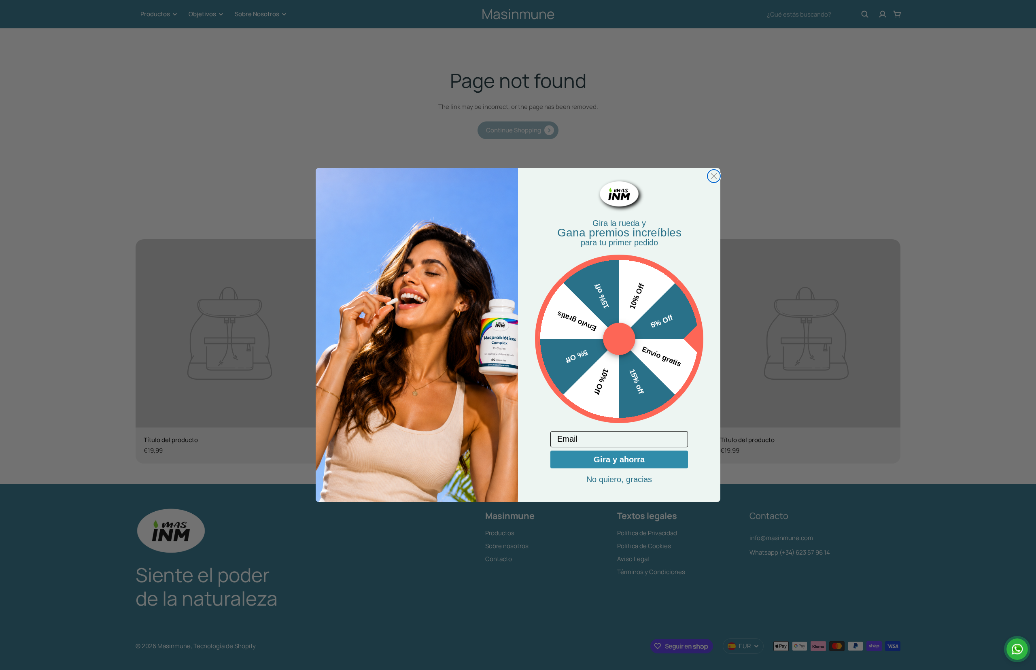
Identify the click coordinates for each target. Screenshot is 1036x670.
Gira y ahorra (619, 459)
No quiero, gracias (619, 479)
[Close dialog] (713, 176)
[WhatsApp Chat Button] (1017, 649)
